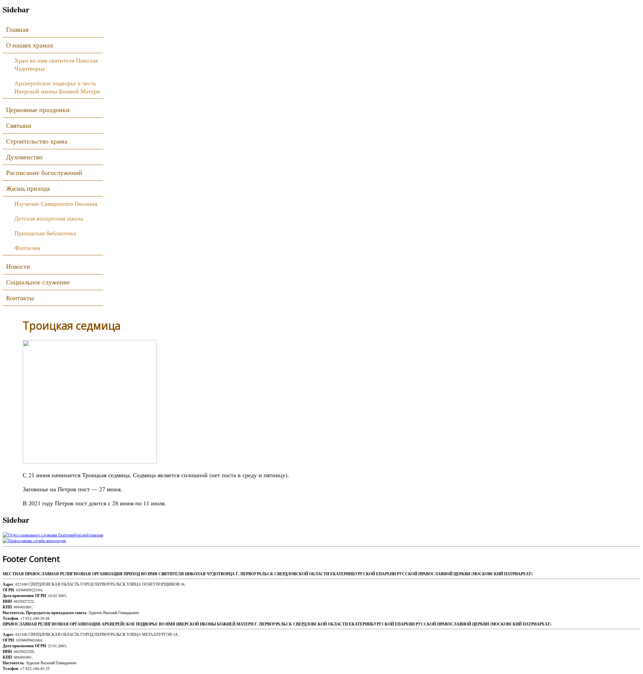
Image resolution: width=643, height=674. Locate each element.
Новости (18, 266)
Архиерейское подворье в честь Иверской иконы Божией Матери (57, 87)
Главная (17, 29)
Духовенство (24, 156)
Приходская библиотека (45, 233)
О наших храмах (29, 45)
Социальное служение (38, 281)
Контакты (20, 297)
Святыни (18, 125)
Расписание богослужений (44, 172)
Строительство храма (36, 141)
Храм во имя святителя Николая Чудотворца (56, 64)
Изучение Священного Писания (55, 203)
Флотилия (27, 248)
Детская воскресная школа (48, 218)
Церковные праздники (38, 109)
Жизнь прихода (28, 188)
